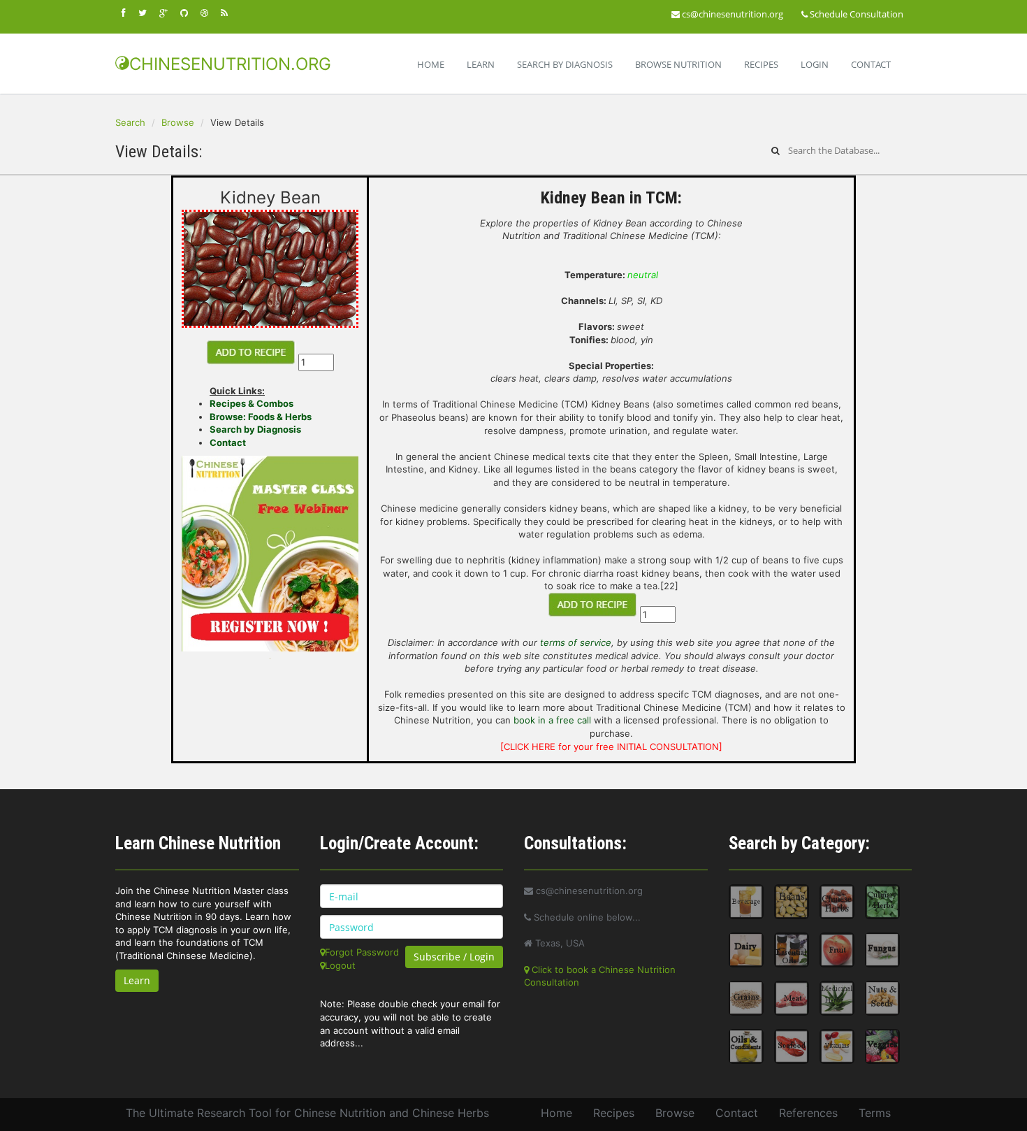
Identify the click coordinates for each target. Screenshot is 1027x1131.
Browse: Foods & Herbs (261, 416)
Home (430, 64)
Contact (871, 64)
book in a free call (552, 720)
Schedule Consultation (855, 14)
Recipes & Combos (251, 403)
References (808, 1113)
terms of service (575, 642)
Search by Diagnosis (255, 429)
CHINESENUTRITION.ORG (230, 64)
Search (130, 122)
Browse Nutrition (678, 64)
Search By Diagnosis (565, 64)
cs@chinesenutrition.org (731, 14)
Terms (875, 1113)
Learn (481, 64)
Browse (177, 122)
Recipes (761, 64)
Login (815, 64)
